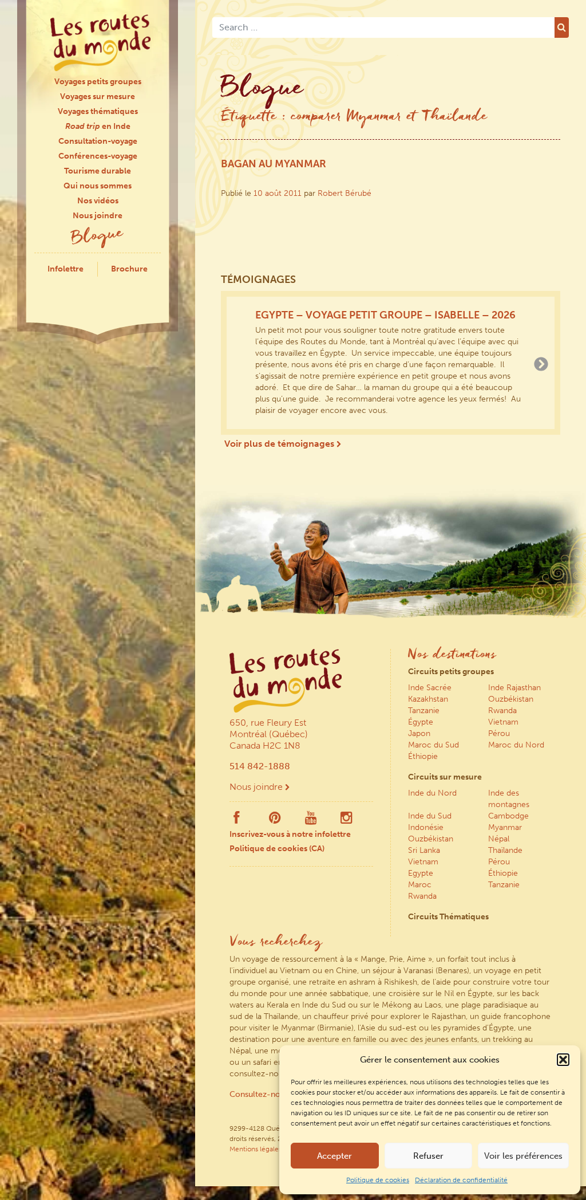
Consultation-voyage (97, 141)
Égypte (420, 722)
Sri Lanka (424, 850)
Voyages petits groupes (97, 81)
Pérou (499, 733)
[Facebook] (236, 820)
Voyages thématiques (98, 111)
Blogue (97, 237)
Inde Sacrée (430, 688)
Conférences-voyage (97, 156)
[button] (563, 1059)
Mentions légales (255, 1149)
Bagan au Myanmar (273, 164)
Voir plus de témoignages (280, 443)
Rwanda (502, 710)
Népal (498, 839)
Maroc (419, 885)
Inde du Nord (432, 793)
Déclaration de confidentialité (461, 1180)
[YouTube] (311, 820)
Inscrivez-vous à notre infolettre (290, 834)
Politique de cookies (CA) (276, 848)
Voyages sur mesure (97, 96)
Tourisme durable (97, 171)
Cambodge (508, 816)
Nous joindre (97, 216)
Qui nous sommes (98, 186)
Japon (419, 733)
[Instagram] (346, 820)
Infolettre (65, 269)
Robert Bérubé (344, 193)
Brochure (129, 269)
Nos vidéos (97, 201)
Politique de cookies (377, 1180)
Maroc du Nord (516, 745)
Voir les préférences (523, 1156)
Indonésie (426, 827)
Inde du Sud (430, 816)
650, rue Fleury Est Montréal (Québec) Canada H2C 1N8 (268, 734)
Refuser (428, 1156)
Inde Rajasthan (514, 688)
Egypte (420, 873)
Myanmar (505, 827)
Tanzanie (424, 710)
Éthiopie (423, 756)
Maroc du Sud (433, 745)
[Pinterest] (275, 820)
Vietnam (503, 722)
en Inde (97, 126)
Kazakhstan (428, 699)
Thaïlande (505, 850)
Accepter (334, 1156)
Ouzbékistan (510, 699)
